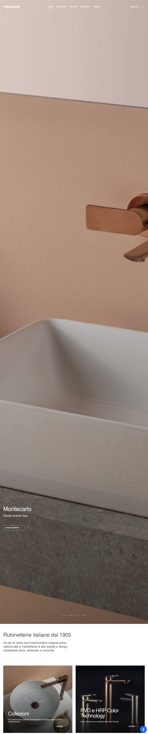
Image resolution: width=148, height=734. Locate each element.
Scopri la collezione (12, 527)
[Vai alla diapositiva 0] (64, 615)
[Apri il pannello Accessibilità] (143, 729)
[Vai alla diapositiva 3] (84, 615)
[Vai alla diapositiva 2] (77, 615)
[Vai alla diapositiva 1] (70, 615)
